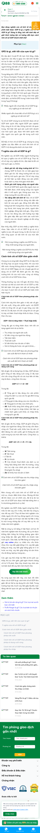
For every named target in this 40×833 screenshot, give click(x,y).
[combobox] (25, 738)
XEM (20, 755)
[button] (37, 3)
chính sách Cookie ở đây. (20, 809)
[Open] (33, 738)
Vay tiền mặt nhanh (20, 572)
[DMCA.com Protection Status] (34, 788)
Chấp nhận (9, 814)
